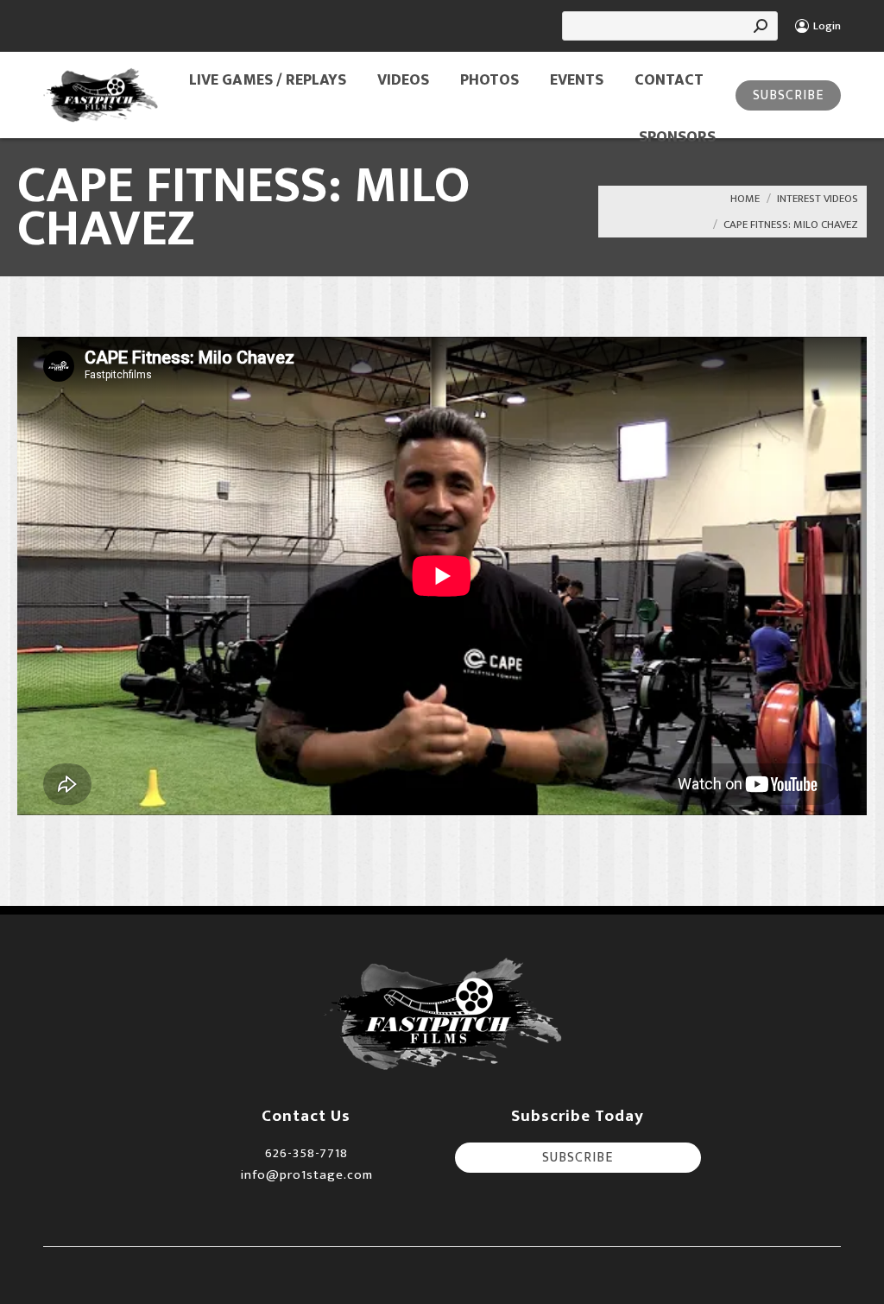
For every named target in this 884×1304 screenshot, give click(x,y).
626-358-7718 (306, 1153)
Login (827, 26)
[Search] (760, 26)
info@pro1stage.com (306, 1175)
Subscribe (788, 95)
